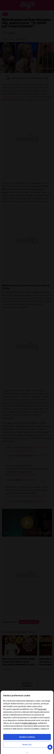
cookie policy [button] (36, 706)
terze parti (42, 709)
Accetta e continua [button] (27, 737)
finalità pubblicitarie (29, 723)
